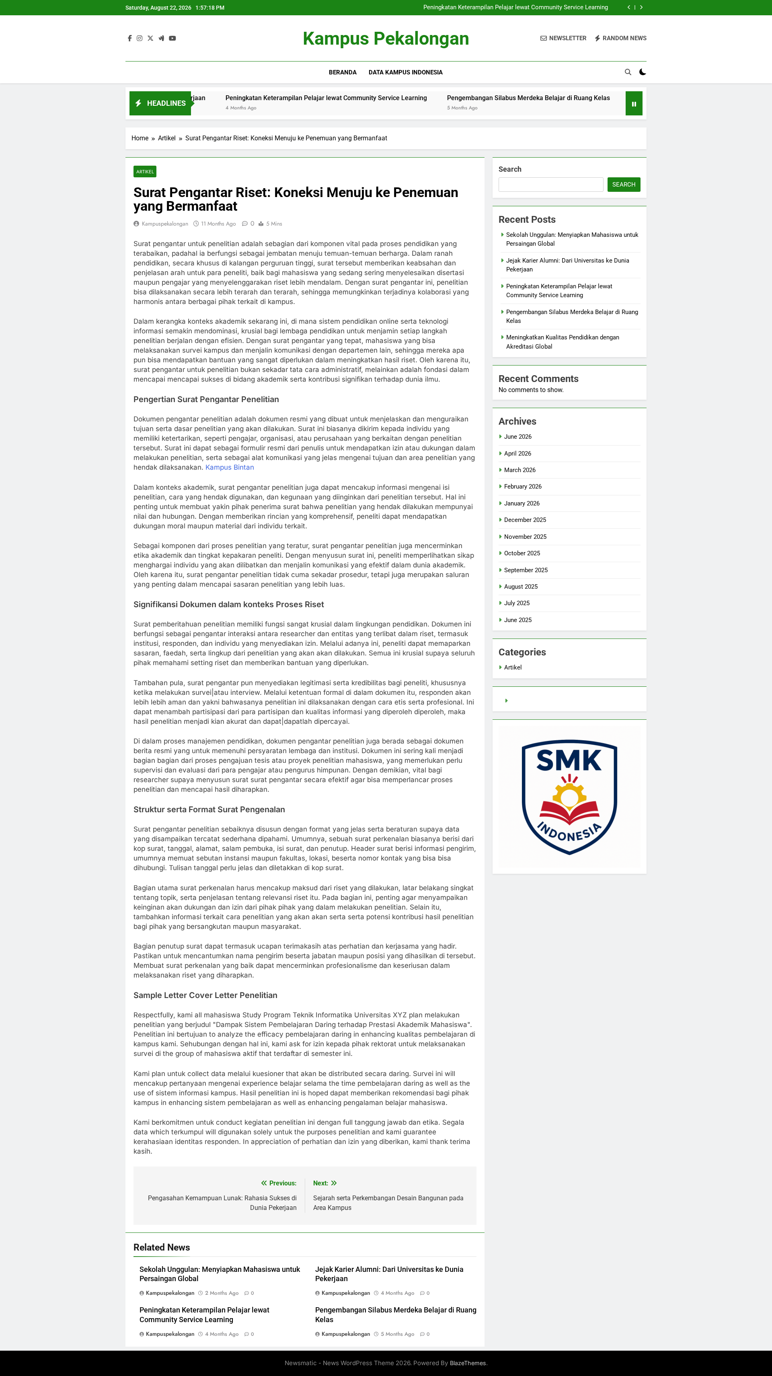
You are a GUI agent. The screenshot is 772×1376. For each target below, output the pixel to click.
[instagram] (139, 38)
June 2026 (518, 436)
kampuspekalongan (165, 224)
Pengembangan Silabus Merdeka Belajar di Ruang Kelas (472, 98)
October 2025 (522, 553)
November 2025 (525, 536)
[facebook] (129, 38)
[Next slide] (641, 7)
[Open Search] (628, 72)
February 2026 (523, 486)
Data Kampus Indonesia (406, 72)
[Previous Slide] (629, 7)
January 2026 (522, 503)
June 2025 (518, 620)
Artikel (145, 171)
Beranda (343, 72)
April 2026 (517, 453)
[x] (150, 38)
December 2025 (525, 520)
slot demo (524, 700)
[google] (161, 38)
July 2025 (517, 603)
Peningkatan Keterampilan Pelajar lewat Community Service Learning (515, 7)
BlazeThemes (468, 1363)
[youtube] (172, 38)
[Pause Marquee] (634, 103)
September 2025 (526, 570)
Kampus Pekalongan (386, 38)
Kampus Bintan (229, 467)
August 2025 (521, 586)
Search (510, 169)
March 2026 (520, 470)
